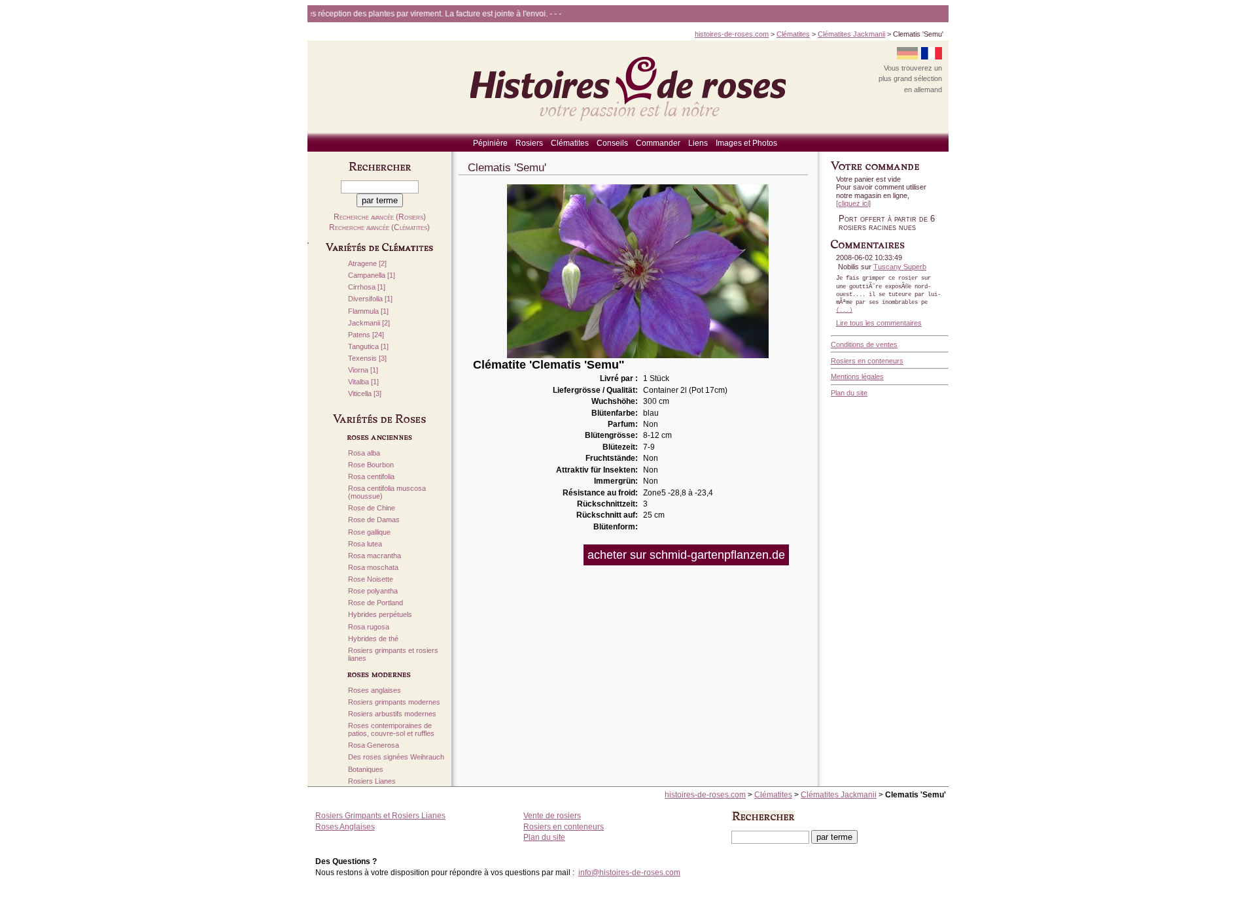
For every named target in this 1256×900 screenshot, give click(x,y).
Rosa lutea (365, 544)
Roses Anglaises (345, 826)
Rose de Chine (371, 508)
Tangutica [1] (368, 346)
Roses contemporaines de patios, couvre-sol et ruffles (391, 729)
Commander (658, 143)
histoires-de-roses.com (732, 34)
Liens (698, 143)
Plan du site (849, 393)
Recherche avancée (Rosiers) (380, 217)
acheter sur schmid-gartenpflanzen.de (686, 554)
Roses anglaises (374, 690)
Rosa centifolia (371, 476)
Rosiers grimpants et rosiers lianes (393, 654)
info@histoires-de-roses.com (629, 872)
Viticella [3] (364, 393)
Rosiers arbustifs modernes (392, 714)
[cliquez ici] (853, 203)
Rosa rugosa (368, 627)
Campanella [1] (371, 275)
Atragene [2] (367, 263)
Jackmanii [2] (369, 323)
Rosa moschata (373, 567)
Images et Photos (746, 143)
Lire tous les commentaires (879, 323)
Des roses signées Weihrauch (396, 757)
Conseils (612, 143)
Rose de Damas (374, 520)
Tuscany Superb (899, 267)
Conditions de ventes (864, 344)
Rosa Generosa (373, 745)
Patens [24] (366, 335)
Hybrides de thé (373, 638)
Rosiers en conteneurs (867, 361)
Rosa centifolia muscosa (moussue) (387, 492)
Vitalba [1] (363, 382)
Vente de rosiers (552, 815)
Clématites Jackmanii (851, 34)
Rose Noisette (370, 579)
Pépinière (490, 143)
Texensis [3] (367, 358)
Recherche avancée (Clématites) (379, 227)
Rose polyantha (373, 591)
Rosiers (529, 143)
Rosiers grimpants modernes (394, 702)
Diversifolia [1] (370, 299)
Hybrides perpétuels (380, 614)
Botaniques (365, 769)
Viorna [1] (363, 370)
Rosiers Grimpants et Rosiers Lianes (380, 815)
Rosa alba (364, 453)
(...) (844, 310)
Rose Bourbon (371, 465)
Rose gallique (369, 532)
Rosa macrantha (374, 555)
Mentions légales (857, 376)
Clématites (793, 34)
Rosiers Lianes (372, 781)
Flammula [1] (368, 311)
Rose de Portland (375, 603)
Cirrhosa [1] (366, 287)
